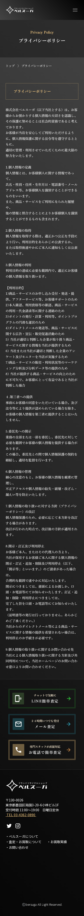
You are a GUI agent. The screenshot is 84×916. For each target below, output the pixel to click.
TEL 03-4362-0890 (21, 814)
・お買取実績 (57, 842)
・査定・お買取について (24, 842)
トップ (10, 65)
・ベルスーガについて (22, 836)
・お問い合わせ (17, 847)
